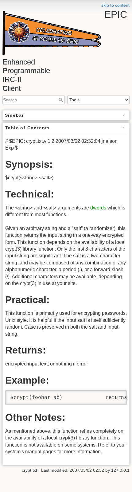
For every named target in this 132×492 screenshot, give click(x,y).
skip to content (115, 5)
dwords (98, 207)
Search (61, 100)
